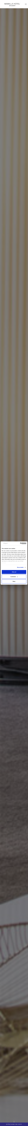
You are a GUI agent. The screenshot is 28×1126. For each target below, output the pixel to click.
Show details (20, 567)
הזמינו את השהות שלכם (14, 1124)
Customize (13, 576)
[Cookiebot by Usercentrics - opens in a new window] (20, 543)
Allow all (14, 571)
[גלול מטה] (14, 1122)
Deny (14, 581)
